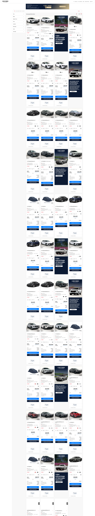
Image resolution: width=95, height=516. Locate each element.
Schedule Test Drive (33, 49)
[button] (39, 20)
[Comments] (38, 35)
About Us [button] (76, 1)
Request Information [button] (33, 47)
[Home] (74, 1)
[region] (33, 43)
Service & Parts (87, 1)
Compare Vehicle (30, 105)
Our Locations (80, 1)
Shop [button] (83, 1)
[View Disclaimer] (33, 35)
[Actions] (38, 27)
